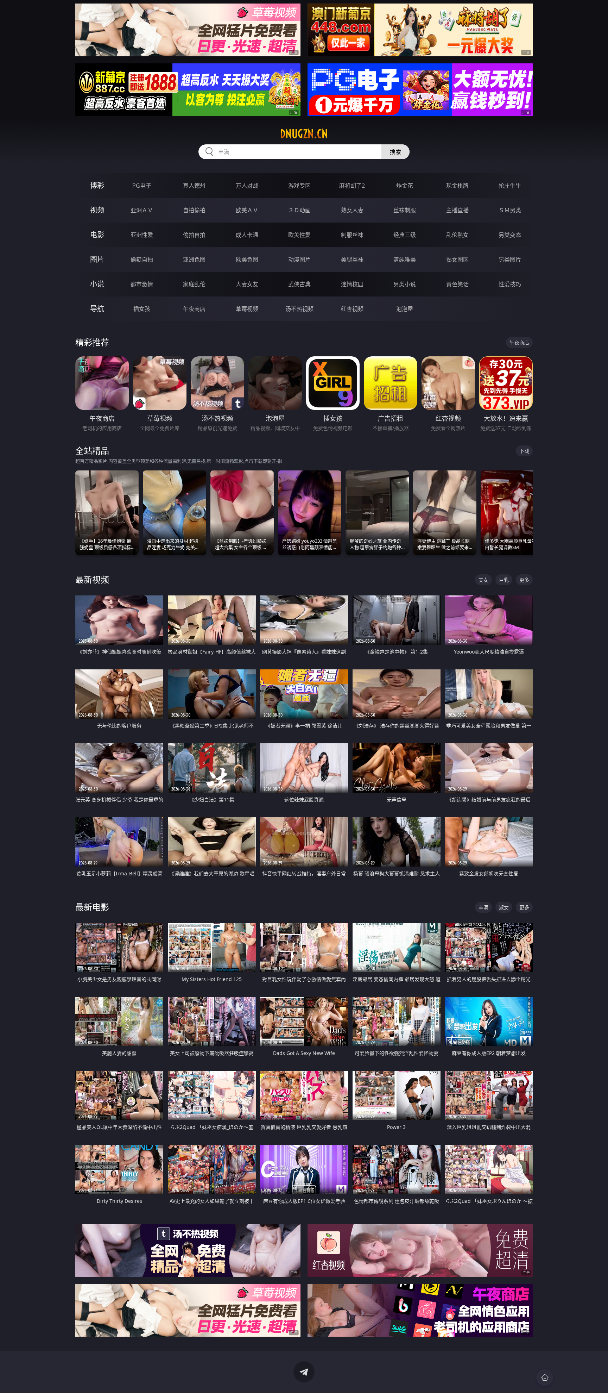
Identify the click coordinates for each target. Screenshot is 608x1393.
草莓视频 (247, 309)
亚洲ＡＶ (142, 210)
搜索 (395, 152)
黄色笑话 (457, 284)
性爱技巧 (510, 284)
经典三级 (404, 235)
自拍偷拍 (194, 210)
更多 (524, 579)
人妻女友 (247, 284)
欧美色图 (247, 259)
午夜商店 (194, 309)
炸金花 (404, 185)
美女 (483, 579)
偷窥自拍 (142, 259)
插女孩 (141, 309)
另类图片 (510, 259)
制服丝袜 (352, 235)
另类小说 (404, 284)
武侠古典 (299, 284)
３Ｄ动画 (299, 210)
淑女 (504, 907)
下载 (524, 451)
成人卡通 (247, 235)
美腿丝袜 (352, 259)
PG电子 (141, 185)
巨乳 (504, 579)
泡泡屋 (404, 309)
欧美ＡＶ (247, 210)
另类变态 (510, 235)
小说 (97, 284)
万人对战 (247, 185)
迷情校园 (352, 284)
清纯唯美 (404, 259)
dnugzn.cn (304, 134)
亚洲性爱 (142, 235)
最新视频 (92, 579)
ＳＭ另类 (510, 210)
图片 (97, 259)
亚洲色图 (194, 259)
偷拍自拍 (194, 235)
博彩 (97, 185)
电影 (97, 234)
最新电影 (92, 907)
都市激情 (142, 284)
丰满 (483, 907)
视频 (97, 210)
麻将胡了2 (352, 185)
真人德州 (194, 185)
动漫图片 (299, 259)
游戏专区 (299, 185)
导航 (97, 308)
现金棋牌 (457, 185)
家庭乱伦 (194, 284)
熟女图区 (457, 259)
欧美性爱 (299, 235)
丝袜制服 (404, 210)
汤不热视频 (299, 309)
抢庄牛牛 (510, 185)
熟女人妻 (352, 210)
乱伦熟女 (457, 235)
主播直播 (457, 210)
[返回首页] (544, 1377)
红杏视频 (352, 309)
